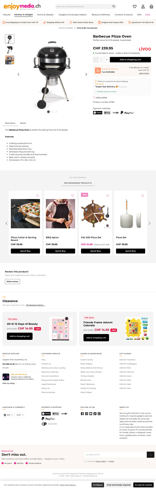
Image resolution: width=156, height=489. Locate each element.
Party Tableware (88, 384)
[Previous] (18, 74)
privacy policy (101, 461)
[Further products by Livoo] (145, 49)
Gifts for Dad (125, 384)
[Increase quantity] (107, 59)
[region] (47, 74)
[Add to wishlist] (37, 195)
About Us (45, 388)
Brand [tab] (23, 123)
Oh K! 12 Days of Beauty (22, 323)
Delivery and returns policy (53, 368)
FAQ (43, 360)
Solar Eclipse (86, 392)
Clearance (10, 301)
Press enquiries (48, 392)
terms (112, 461)
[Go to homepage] (22, 6)
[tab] (10, 123)
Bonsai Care (86, 380)
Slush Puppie (86, 364)
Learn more (144, 73)
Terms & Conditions (50, 376)
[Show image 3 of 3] (56, 112)
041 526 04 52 (8, 364)
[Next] (86, 74)
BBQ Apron (52, 237)
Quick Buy (25, 251)
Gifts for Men (125, 388)
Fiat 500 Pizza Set (91, 237)
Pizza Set (121, 237)
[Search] (114, 6)
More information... (68, 485)
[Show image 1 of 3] (48, 112)
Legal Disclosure (48, 384)
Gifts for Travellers (127, 360)
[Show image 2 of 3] (52, 112)
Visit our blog (8, 383)
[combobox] (83, 6)
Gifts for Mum (125, 376)
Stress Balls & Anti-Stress (92, 368)
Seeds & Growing (88, 388)
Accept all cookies (143, 485)
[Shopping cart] (151, 6)
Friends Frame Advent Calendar (98, 324)
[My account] (143, 6)
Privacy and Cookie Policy (52, 380)
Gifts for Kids (125, 380)
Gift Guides (125, 354)
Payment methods (49, 372)
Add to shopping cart (130, 59)
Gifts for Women (126, 372)
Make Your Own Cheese (91, 372)
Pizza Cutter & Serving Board (23, 239)
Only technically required (118, 485)
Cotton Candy (87, 360)
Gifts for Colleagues (128, 364)
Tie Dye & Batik (87, 376)
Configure (97, 485)
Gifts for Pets (125, 368)
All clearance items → (35, 305)
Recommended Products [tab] (78, 183)
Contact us (46, 364)
